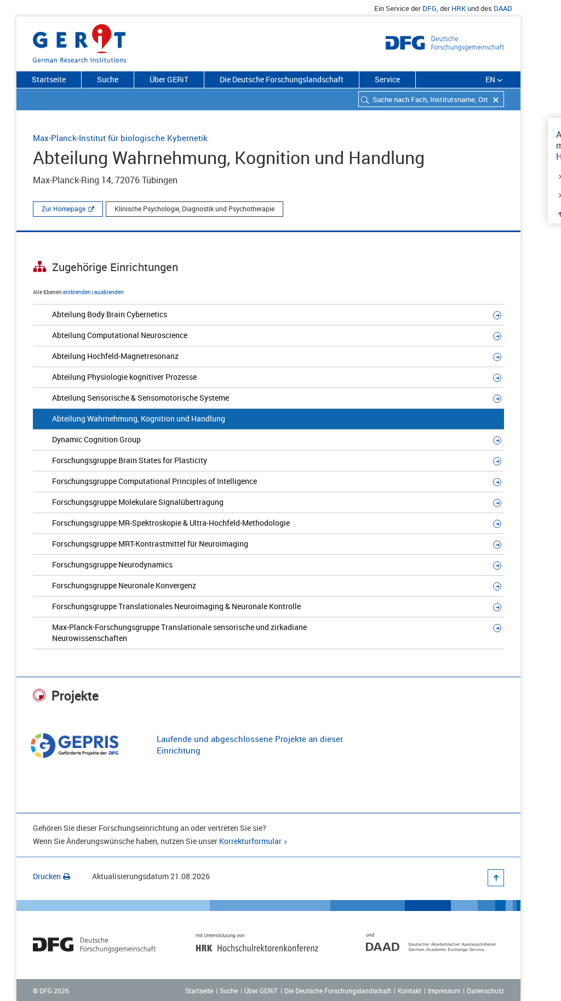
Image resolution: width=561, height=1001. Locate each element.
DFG (429, 8)
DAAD (503, 8)
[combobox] (431, 99)
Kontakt (409, 990)
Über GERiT (169, 79)
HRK (458, 8)
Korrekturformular (250, 841)
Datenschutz (485, 990)
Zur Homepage (63, 208)
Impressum (444, 990)
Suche (107, 79)
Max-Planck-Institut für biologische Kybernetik (120, 137)
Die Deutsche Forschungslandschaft (282, 79)
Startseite (49, 79)
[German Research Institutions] (79, 41)
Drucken (47, 876)
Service (387, 79)
